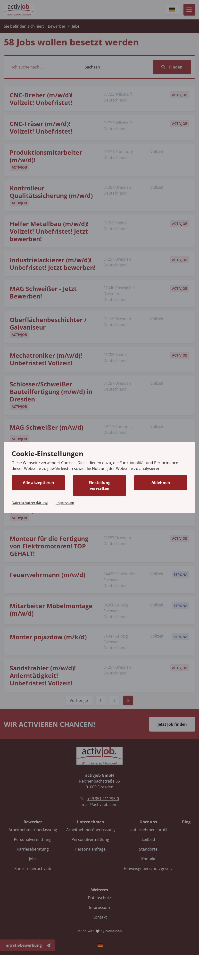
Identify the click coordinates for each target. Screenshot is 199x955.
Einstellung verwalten (99, 485)
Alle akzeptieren (38, 482)
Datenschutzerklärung (30, 502)
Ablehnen (160, 482)
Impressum (65, 502)
